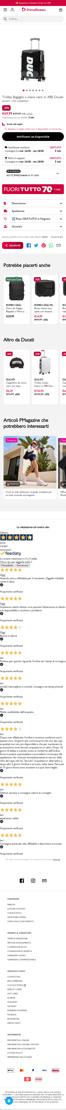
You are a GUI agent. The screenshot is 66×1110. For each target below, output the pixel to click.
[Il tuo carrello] (60, 10)
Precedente (7, 565)
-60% (9, 354)
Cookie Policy (15, 1053)
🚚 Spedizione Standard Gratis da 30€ (33, 2)
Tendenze (12, 440)
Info (32, 117)
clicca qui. (56, 859)
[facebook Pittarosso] (21, 881)
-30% (6, 108)
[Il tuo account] (12, 10)
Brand (45, 237)
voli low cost (14, 279)
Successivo (23, 565)
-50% (37, 279)
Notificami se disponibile (33, 136)
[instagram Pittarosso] (33, 881)
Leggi (57, 189)
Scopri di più (57, 237)
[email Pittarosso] (44, 881)
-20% (37, 354)
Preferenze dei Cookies (19, 1057)
